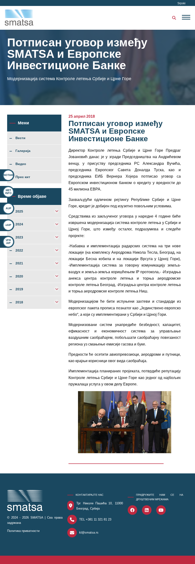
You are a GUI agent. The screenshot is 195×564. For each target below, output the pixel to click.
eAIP (8, 225)
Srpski (181, 3)
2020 (19, 276)
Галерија (22, 151)
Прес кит (22, 177)
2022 (19, 250)
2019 (19, 289)
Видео (20, 164)
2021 (19, 263)
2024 (19, 224)
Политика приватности (23, 531)
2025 (19, 211)
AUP (8, 208)
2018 (19, 302)
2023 (19, 237)
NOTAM (8, 175)
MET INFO (8, 191)
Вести (20, 138)
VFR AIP (8, 241)
